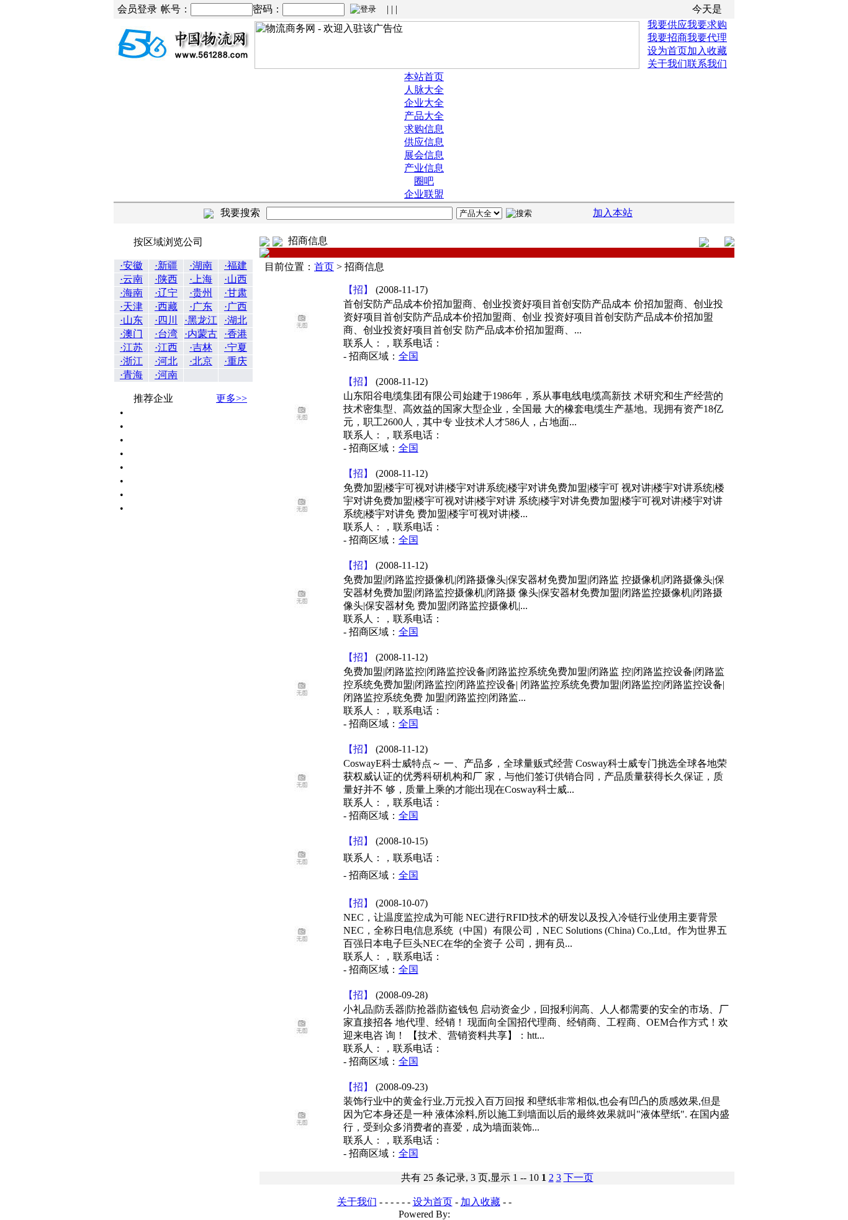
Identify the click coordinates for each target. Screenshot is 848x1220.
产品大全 (424, 116)
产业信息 (424, 168)
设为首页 (667, 50)
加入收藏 (707, 50)
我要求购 (707, 24)
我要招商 (667, 37)
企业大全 (424, 102)
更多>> (231, 398)
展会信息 (424, 155)
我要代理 (707, 37)
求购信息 (424, 129)
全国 (408, 356)
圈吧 (424, 181)
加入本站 (613, 212)
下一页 (578, 1177)
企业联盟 (424, 194)
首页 (324, 266)
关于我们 (667, 63)
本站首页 (424, 76)
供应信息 (424, 142)
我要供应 (667, 24)
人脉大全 (424, 89)
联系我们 (707, 63)
